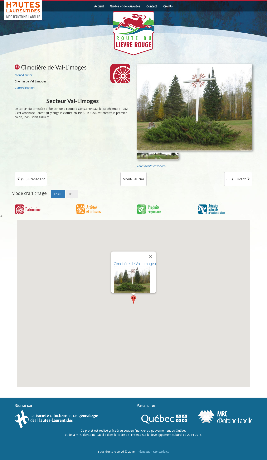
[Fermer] (151, 256)
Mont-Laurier (23, 75)
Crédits (168, 6)
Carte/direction (25, 88)
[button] (133, 299)
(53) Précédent (32, 179)
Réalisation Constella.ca (153, 452)
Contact (151, 6)
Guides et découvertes (125, 6)
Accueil (99, 6)
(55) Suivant (237, 179)
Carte (58, 194)
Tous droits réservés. (151, 166)
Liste (72, 194)
